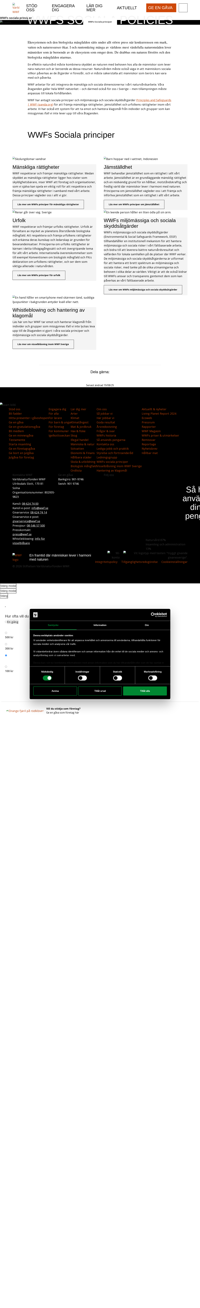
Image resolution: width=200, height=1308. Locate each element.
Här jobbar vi (105, 418)
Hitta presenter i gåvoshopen (29, 418)
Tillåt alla (145, 691)
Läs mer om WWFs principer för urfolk (39, 275)
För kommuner (59, 431)
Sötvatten (77, 448)
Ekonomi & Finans (83, 453)
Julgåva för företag (21, 457)
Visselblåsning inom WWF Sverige (119, 466)
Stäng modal (8, 585)
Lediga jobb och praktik (113, 448)
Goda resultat (106, 422)
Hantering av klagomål (112, 470)
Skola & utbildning (83, 462)
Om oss (102, 409)
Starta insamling (20, 444)
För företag (56, 427)
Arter (74, 413)
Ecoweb (147, 418)
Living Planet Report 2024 (159, 413)
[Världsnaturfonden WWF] (15, 8)
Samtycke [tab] (53, 625)
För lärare (55, 418)
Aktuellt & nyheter (154, 409)
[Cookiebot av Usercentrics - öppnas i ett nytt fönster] (153, 614)
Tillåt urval (100, 691)
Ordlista (76, 470)
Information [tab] (100, 625)
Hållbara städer (81, 457)
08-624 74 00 (30, 503)
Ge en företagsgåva (22, 448)
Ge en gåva (16, 422)
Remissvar (148, 440)
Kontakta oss (105, 444)
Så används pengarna (111, 440)
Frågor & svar (106, 431)
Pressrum (148, 422)
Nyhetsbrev (149, 448)
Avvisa (55, 691)
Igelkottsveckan (59, 435)
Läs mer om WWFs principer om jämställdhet (134, 204)
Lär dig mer (78, 409)
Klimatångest (80, 422)
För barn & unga (60, 422)
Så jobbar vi (104, 413)
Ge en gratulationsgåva (24, 427)
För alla (54, 413)
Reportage (149, 444)
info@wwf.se (39, 508)
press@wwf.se (22, 534)
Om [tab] (147, 625)
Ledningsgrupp (107, 457)
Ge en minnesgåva (21, 435)
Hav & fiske (78, 431)
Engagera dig (57, 409)
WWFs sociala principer (112, 462)
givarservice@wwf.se (26, 521)
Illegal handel (79, 440)
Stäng (4, 595)
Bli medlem (16, 431)
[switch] (82, 678)
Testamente (17, 440)
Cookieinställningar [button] (174, 562)
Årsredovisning (107, 427)
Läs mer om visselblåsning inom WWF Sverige (43, 344)
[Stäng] (5, 606)
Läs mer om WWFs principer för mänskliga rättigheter (48, 204)
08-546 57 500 (36, 525)
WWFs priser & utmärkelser (160, 435)
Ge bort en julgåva (21, 453)
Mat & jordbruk (81, 427)
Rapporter (149, 427)
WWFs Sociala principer (100, 21)
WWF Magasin (151, 431)
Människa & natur (83, 444)
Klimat (75, 418)
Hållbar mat (150, 453)
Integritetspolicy (106, 562)
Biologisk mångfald (84, 466)
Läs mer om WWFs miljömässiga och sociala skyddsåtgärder (143, 289)
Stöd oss (14, 409)
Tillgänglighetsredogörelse (139, 562)
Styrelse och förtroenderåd (115, 453)
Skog (74, 435)
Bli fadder (15, 413)
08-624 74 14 (38, 512)
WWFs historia (106, 435)
